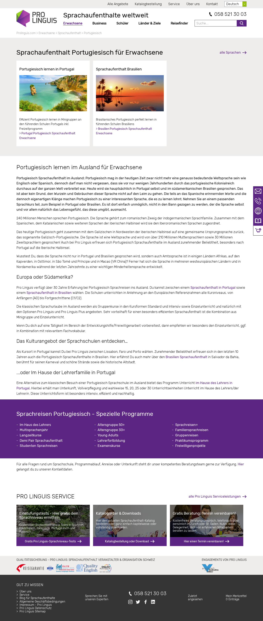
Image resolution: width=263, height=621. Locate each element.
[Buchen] (258, 230)
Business (99, 23)
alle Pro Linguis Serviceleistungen (215, 496)
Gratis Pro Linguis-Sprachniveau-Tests (50, 541)
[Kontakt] (258, 191)
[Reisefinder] (258, 211)
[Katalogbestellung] (258, 221)
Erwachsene (72, 23)
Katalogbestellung (148, 4)
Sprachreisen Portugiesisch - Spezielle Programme (84, 414)
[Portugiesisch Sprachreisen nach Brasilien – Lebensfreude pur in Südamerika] (130, 93)
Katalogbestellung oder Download (127, 541)
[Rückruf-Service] (258, 201)
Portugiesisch (93, 33)
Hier (241, 464)
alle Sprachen (230, 52)
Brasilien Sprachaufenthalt (186, 357)
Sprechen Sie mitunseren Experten (96, 597)
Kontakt (212, 4)
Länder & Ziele (149, 23)
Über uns (193, 4)
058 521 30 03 (230, 14)
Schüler (122, 23)
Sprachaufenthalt (69, 33)
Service (174, 4)
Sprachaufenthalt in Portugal (212, 288)
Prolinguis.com (26, 33)
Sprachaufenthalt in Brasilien (49, 293)
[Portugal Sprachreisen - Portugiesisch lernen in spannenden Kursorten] (53, 93)
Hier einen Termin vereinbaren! (204, 541)
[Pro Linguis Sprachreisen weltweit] (36, 18)
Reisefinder (179, 23)
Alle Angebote (117, 4)
